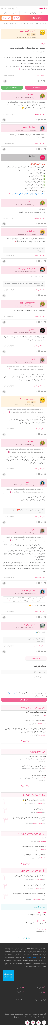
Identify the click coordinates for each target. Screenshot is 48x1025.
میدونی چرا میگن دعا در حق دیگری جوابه (27, 48)
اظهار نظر (35, 87)
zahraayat (43, 850)
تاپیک (17, 18)
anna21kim (42, 735)
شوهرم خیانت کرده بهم (39, 775)
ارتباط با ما (20, 999)
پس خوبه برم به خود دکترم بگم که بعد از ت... (32, 759)
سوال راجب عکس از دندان (37, 756)
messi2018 (42, 842)
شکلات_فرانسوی (37, 823)
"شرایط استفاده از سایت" (33, 957)
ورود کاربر (11, 8)
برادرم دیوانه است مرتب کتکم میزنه (35, 720)
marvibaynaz (37, 899)
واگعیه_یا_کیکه (38, 803)
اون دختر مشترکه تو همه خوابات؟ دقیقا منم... (32, 768)
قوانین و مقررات (40, 999)
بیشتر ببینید (24, 740)
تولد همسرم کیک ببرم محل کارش (35, 712)
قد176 (44, 838)
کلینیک (24, 13)
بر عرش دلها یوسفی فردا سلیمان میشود (34, 846)
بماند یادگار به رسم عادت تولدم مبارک (34, 854)
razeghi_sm (38, 879)
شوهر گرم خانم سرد (39, 809)
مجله (42, 13)
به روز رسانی (36, 658)
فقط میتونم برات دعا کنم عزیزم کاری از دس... (32, 778)
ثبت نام (3, 8)
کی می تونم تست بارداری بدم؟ (36, 923)
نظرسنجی (7, 18)
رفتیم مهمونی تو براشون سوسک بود (34, 885)
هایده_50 (43, 716)
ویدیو (5, 13)
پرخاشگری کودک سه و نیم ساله (36, 914)
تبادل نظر (33, 13)
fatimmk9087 (42, 724)
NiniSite (31, 156)
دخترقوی (39, 812)
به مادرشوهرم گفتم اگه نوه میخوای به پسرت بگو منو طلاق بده (29, 819)
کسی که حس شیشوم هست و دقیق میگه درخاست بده (29, 894)
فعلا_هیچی (38, 888)
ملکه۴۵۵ (43, 858)
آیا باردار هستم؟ (41, 931)
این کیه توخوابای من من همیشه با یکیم (33, 766)
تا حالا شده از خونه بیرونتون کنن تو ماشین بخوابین (29, 876)
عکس (15, 13)
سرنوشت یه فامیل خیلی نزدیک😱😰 (34, 800)
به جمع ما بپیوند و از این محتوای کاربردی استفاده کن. (28, 193)
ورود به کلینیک (25, 937)
